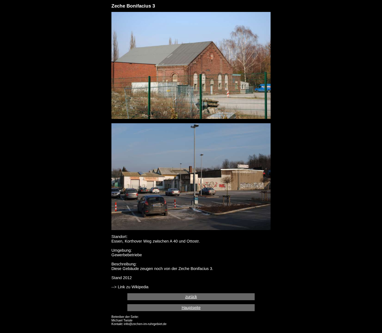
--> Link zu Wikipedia (129, 287)
